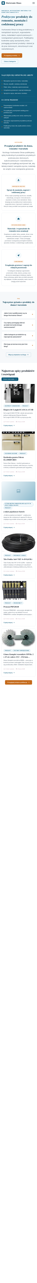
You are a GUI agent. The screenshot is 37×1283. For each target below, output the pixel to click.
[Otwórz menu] (33, 3)
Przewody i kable (19, 555)
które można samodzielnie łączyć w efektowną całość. (18, 504)
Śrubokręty (17, 603)
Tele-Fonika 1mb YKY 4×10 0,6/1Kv (18, 559)
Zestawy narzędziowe (21, 650)
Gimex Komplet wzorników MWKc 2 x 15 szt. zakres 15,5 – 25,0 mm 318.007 (18, 657)
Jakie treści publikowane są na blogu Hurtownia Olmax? (15, 314)
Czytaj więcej (8, 425)
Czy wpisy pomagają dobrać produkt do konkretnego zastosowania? (14, 325)
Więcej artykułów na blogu (17, 354)
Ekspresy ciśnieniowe (12, 406)
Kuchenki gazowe (11, 453)
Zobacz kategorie (10, 61)
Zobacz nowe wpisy (8, 379)
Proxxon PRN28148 (11, 606)
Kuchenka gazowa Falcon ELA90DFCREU (14, 458)
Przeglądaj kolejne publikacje (17, 682)
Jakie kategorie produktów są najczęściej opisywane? (15, 336)
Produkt (25, 406)
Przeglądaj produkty (10, 55)
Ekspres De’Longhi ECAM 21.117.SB (18, 409)
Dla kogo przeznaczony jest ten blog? (16, 345)
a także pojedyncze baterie (14, 511)
